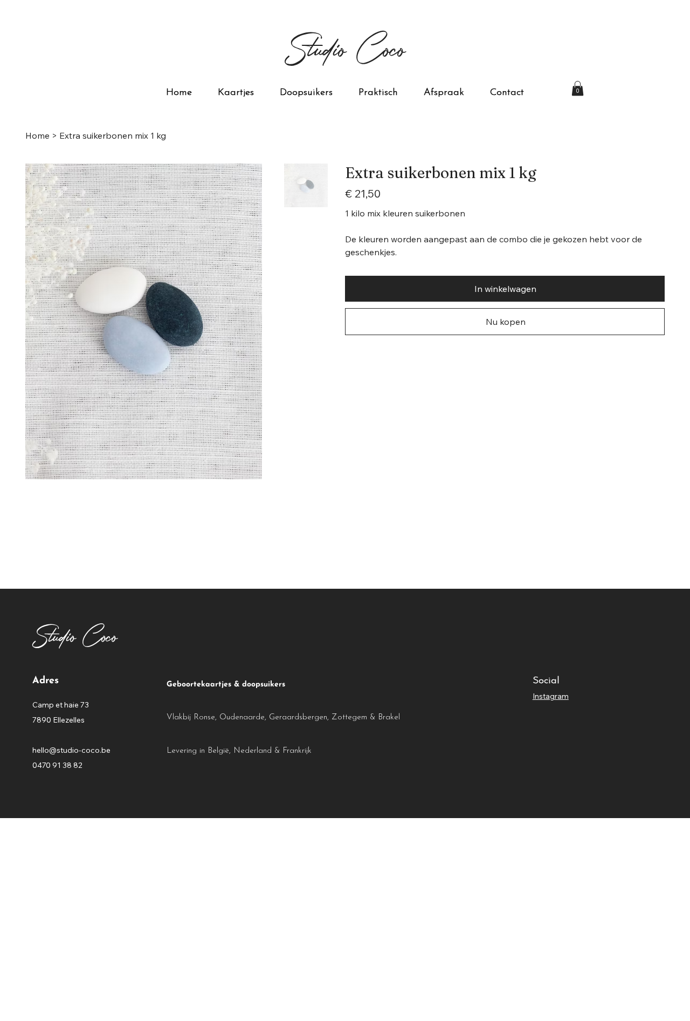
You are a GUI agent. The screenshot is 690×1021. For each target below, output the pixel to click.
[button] (577, 88)
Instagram (551, 696)
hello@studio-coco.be (71, 750)
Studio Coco (345, 47)
